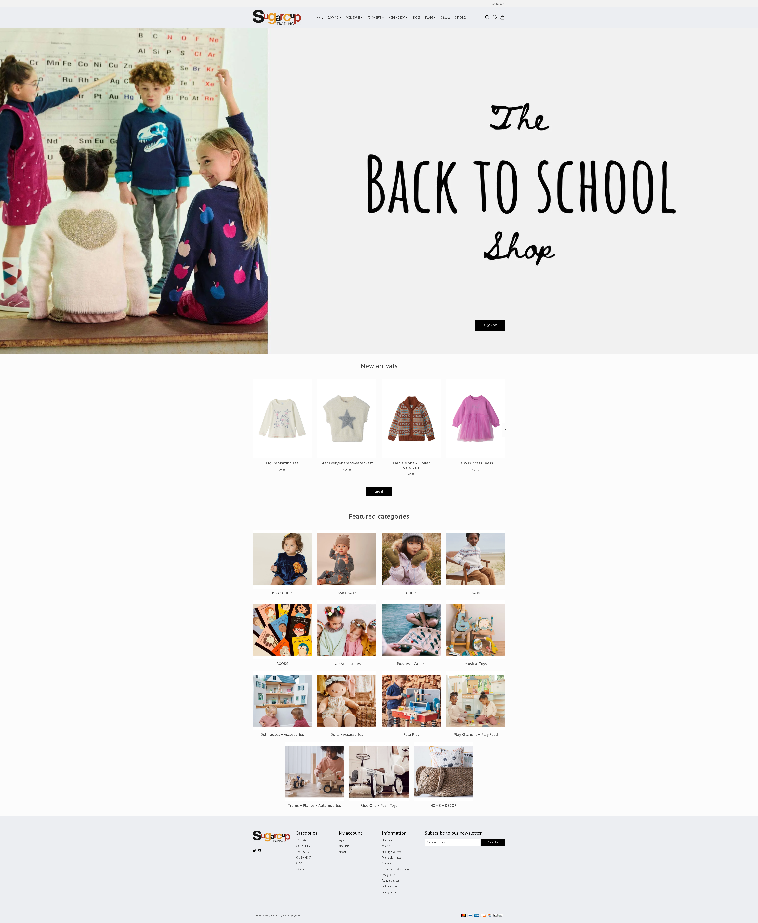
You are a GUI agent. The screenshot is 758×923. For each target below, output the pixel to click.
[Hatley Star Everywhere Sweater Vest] (346, 418)
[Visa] (470, 916)
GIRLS (411, 593)
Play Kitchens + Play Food (476, 734)
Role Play (411, 734)
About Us (386, 846)
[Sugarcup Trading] (277, 17)
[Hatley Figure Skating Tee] (282, 418)
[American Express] (476, 916)
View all (379, 491)
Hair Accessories (347, 663)
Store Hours (387, 840)
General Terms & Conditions (395, 869)
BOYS (475, 593)
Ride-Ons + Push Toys (378, 805)
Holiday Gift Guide (391, 892)
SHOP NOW (490, 325)
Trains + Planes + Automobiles (314, 805)
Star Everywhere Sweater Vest (347, 463)
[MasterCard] (463, 916)
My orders (344, 846)
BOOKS (416, 17)
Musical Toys (476, 663)
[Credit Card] (489, 916)
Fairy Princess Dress (476, 463)
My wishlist (344, 852)
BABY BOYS (346, 593)
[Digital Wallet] (498, 916)
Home (320, 17)
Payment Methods (390, 880)
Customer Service (390, 886)
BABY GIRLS (282, 593)
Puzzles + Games (411, 663)
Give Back (386, 863)
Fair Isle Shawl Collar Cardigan (411, 465)
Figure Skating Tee (282, 463)
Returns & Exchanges (391, 857)
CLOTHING (301, 840)
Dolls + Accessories (346, 734)
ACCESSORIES (303, 846)
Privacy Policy (388, 875)
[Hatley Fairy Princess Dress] (475, 418)
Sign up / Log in (498, 3)
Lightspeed (296, 915)
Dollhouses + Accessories (282, 734)
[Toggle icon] (487, 17)
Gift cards (445, 17)
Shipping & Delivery (391, 852)
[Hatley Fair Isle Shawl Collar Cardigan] (411, 418)
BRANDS (300, 869)
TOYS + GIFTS (302, 852)
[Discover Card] (483, 916)
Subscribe (493, 842)
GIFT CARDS (461, 17)
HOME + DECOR (443, 805)
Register (343, 840)
